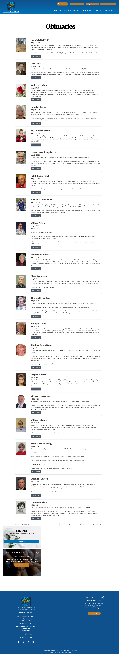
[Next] (100, 524)
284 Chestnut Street (26, 619)
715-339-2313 (28, 623)
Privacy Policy (52, 652)
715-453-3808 (28, 637)
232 (93, 524)
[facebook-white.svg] (18, 642)
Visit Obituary (36, 56)
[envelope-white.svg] (23, 642)
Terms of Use (60, 652)
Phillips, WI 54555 (26, 621)
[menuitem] (57, 10)
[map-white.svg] (28, 642)
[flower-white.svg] (33, 642)
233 (97, 524)
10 (86, 524)
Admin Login (68, 652)
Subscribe (22, 541)
